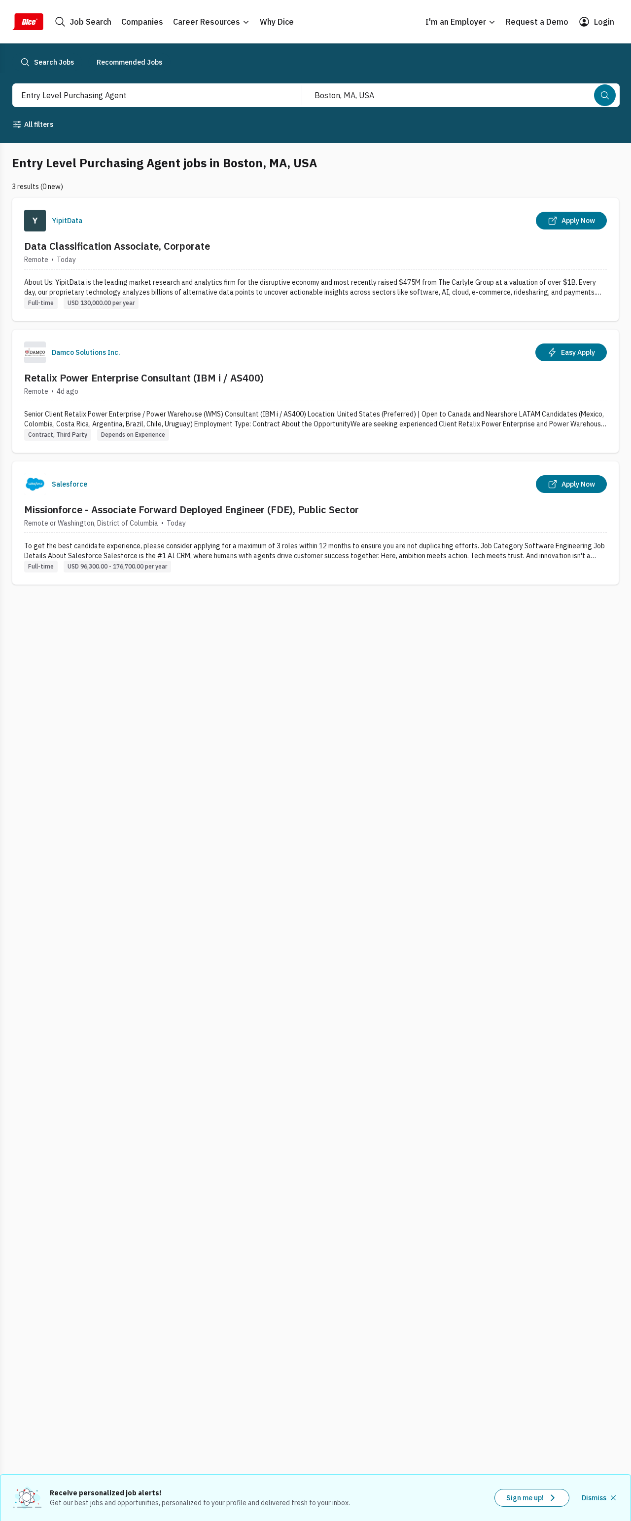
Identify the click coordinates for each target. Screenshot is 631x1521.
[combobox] (146, 95)
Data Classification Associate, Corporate (117, 246)
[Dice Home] (27, 21)
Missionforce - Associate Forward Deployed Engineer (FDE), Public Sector (191, 509)
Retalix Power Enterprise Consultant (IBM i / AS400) (144, 377)
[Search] (605, 95)
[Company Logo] (35, 220)
